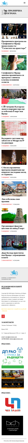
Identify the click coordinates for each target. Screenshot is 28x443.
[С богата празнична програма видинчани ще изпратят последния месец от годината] (14, 157)
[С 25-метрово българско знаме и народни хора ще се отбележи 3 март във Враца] (14, 96)
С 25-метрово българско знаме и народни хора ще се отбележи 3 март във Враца (13, 110)
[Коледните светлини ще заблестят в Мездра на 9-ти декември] (14, 128)
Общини (5, 116)
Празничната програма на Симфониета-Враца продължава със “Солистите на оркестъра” (13, 44)
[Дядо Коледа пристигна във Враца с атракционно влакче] (14, 242)
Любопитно (7, 85)
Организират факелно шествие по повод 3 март (12, 227)
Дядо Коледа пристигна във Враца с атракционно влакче (13, 255)
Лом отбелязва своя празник (10, 200)
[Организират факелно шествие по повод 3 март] (14, 215)
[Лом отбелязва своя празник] (14, 188)
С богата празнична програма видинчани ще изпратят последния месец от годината (13, 171)
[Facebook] (3, 316)
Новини (5, 51)
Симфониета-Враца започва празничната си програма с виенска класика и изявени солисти (12, 77)
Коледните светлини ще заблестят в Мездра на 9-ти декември (13, 140)
